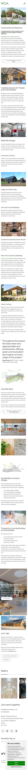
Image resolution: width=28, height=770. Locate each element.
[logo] (4, 3)
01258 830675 (5, 712)
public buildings (10, 36)
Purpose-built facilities (6, 258)
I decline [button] (16, 764)
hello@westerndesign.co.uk (9, 709)
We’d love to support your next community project (14, 412)
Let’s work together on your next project (13, 61)
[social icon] (3, 731)
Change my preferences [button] (16, 766)
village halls (8, 42)
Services (7, 659)
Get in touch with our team (11, 656)
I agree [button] (16, 762)
